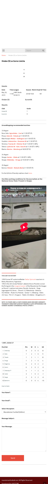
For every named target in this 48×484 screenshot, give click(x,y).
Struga (6, 361)
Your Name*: (6, 392)
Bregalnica (7, 364)
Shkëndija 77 (7, 370)
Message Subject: (8, 418)
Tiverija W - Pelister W (16, 144)
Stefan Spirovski (30, 279)
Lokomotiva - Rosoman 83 (17, 141)
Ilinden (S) (4, 111)
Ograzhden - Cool (15, 133)
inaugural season (20, 286)
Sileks (5, 354)
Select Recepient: (8, 408)
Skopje (6, 377)
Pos (3, 347)
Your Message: (7, 426)
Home (4, 55)
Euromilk (4, 114)
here (30, 173)
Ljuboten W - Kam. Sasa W (16, 146)
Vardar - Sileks (12, 157)
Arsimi (6, 367)
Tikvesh (6, 357)
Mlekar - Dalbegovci (18, 138)
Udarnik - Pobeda (12, 136)
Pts (26, 347)
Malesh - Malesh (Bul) (15, 168)
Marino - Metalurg (13, 149)
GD (43, 347)
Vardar (6, 374)
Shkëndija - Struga (13, 160)
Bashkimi (7, 380)
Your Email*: (6, 400)
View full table (5, 386)
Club (6, 347)
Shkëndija (7, 351)
